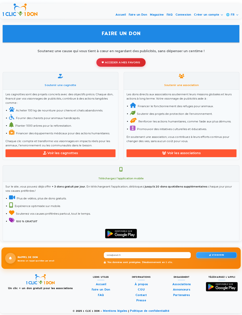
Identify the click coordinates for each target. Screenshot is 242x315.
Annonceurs (181, 290)
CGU (141, 290)
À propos (141, 284)
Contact (141, 295)
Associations (181, 284)
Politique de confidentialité (149, 311)
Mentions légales (115, 311)
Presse (141, 300)
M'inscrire (218, 255)
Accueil (120, 15)
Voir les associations (184, 153)
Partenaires (181, 295)
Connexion (183, 15)
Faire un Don (138, 15)
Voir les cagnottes (62, 153)
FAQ (169, 15)
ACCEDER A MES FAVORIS (122, 62)
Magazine (157, 15)
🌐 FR (231, 15)
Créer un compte (207, 15)
